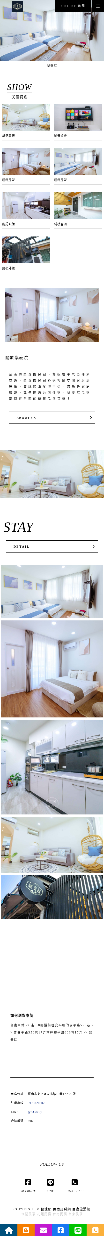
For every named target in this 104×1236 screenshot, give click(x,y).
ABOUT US (26, 418)
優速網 (46, 1209)
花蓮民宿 (44, 1214)
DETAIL (22, 546)
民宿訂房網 (62, 1209)
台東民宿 (75, 1214)
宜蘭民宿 (28, 1214)
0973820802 (36, 1103)
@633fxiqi (35, 1112)
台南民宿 (60, 1214)
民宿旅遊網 (81, 1209)
